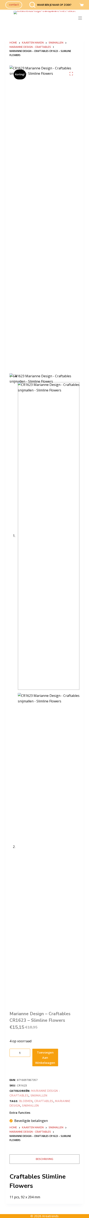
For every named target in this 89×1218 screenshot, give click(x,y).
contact (14, 5)
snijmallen (30, 1106)
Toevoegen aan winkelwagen (45, 1057)
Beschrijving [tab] (44, 1159)
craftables (44, 1101)
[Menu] (81, 18)
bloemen (26, 1101)
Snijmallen (38, 1096)
